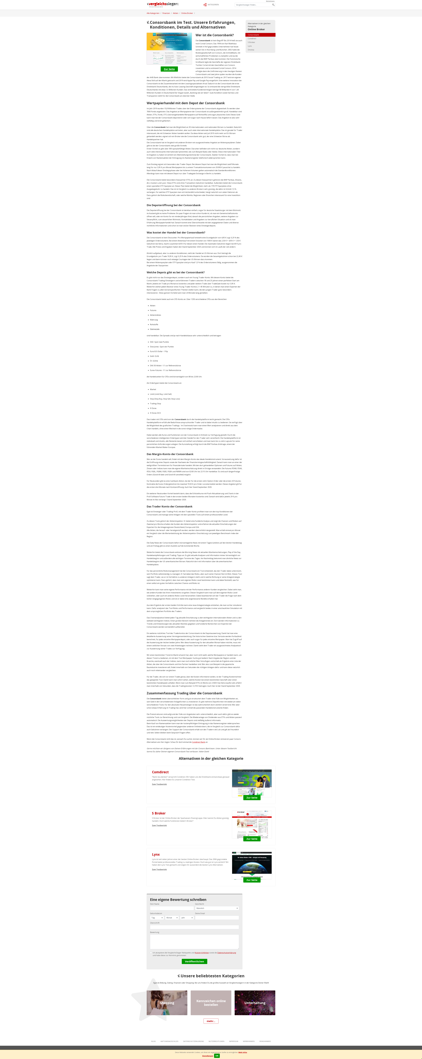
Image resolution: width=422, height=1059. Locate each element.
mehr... (211, 1021)
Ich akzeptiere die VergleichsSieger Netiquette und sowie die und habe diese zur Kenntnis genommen (194, 954)
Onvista (251, 50)
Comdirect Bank (198, 742)
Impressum (233, 1041)
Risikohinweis (265, 1041)
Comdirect (252, 38)
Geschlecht (199, 904)
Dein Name (154, 904)
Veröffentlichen (194, 961)
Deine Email (200, 913)
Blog (153, 1041)
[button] (207, 1056)
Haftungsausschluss (169, 1041)
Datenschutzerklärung (193, 1041)
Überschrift (154, 923)
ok (217, 1055)
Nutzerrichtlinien (216, 1041)
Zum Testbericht (159, 784)
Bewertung (154, 932)
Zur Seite (169, 69)
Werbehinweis (249, 1041)
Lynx (250, 46)
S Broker (251, 42)
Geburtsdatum (156, 913)
